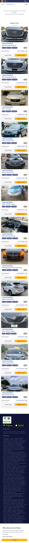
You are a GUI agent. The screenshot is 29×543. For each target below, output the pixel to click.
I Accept (14, 540)
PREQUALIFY (11, 4)
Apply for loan (21, 55)
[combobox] (6, 1)
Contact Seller (8, 55)
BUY (3, 4)
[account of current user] (26, 4)
